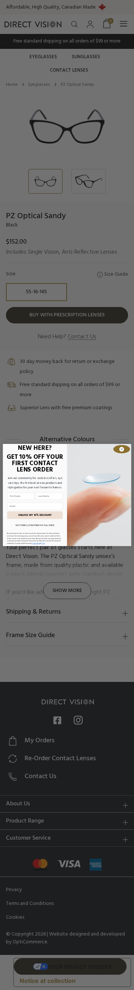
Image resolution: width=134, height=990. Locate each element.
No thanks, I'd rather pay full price (35, 525)
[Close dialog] (121, 449)
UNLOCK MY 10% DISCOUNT (34, 515)
